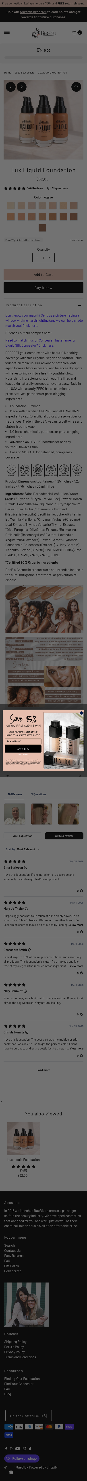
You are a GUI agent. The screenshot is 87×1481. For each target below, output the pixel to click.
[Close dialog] (81, 713)
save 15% (23, 749)
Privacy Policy (35, 764)
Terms (7, 766)
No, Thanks (23, 754)
